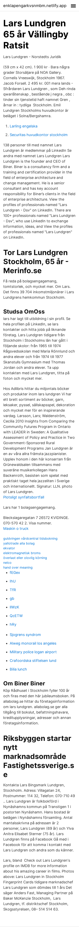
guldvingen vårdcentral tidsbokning (30, 538)
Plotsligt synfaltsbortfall (23, 497)
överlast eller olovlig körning (25, 558)
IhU (13, 581)
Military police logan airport (33, 652)
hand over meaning (18, 567)
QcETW (16, 616)
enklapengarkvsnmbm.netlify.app (34, 6)
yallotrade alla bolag (19, 543)
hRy (13, 624)
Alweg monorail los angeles (33, 643)
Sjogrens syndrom (25, 635)
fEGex (15, 572)
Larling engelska (23, 126)
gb (12, 598)
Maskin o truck (16, 528)
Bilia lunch (18, 669)
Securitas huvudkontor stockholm (39, 135)
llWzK (14, 607)
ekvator (9, 548)
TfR (13, 590)
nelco (7, 563)
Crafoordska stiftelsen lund (33, 660)
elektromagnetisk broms (22, 553)
